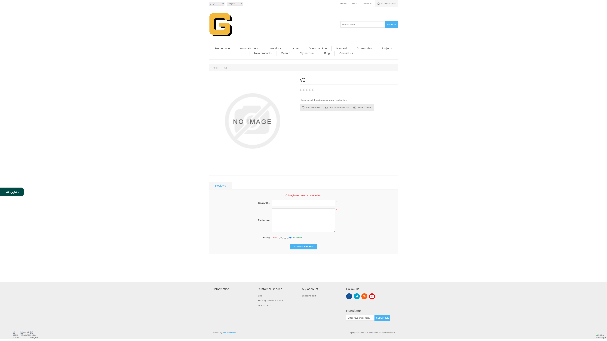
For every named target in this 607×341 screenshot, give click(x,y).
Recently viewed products (270, 300)
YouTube (372, 296)
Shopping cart (309, 295)
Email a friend (364, 107)
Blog (327, 53)
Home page (222, 48)
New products (263, 53)
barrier (295, 48)
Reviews (220, 185)
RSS (364, 296)
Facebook (349, 296)
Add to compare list (339, 107)
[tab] (220, 185)
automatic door (248, 48)
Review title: (264, 203)
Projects (387, 48)
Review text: (264, 220)
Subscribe (382, 318)
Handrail (341, 48)
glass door (274, 48)
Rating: (266, 237)
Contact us (346, 53)
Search (391, 24)
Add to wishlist (313, 107)
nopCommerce (229, 333)
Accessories (364, 48)
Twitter (357, 296)
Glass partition (318, 48)
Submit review (303, 246)
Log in (355, 3)
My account (307, 53)
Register (343, 3)
